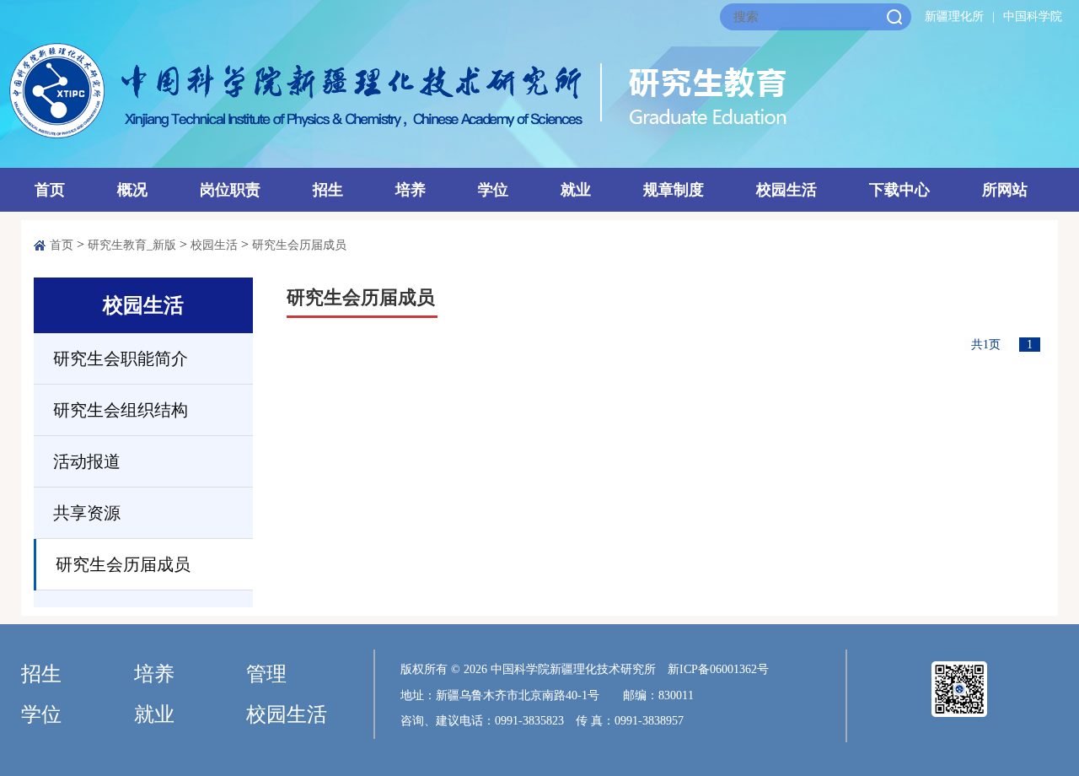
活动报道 (87, 461)
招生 (328, 189)
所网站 (1005, 189)
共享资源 (87, 513)
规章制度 (673, 189)
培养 (410, 189)
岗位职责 (230, 189)
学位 (493, 189)
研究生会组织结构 (120, 410)
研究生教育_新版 (132, 245)
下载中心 (899, 189)
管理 (266, 674)
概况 (132, 189)
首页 (50, 189)
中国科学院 (1032, 16)
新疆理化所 (954, 16)
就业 (576, 189)
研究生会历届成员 (299, 245)
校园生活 (786, 189)
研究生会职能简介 (120, 358)
